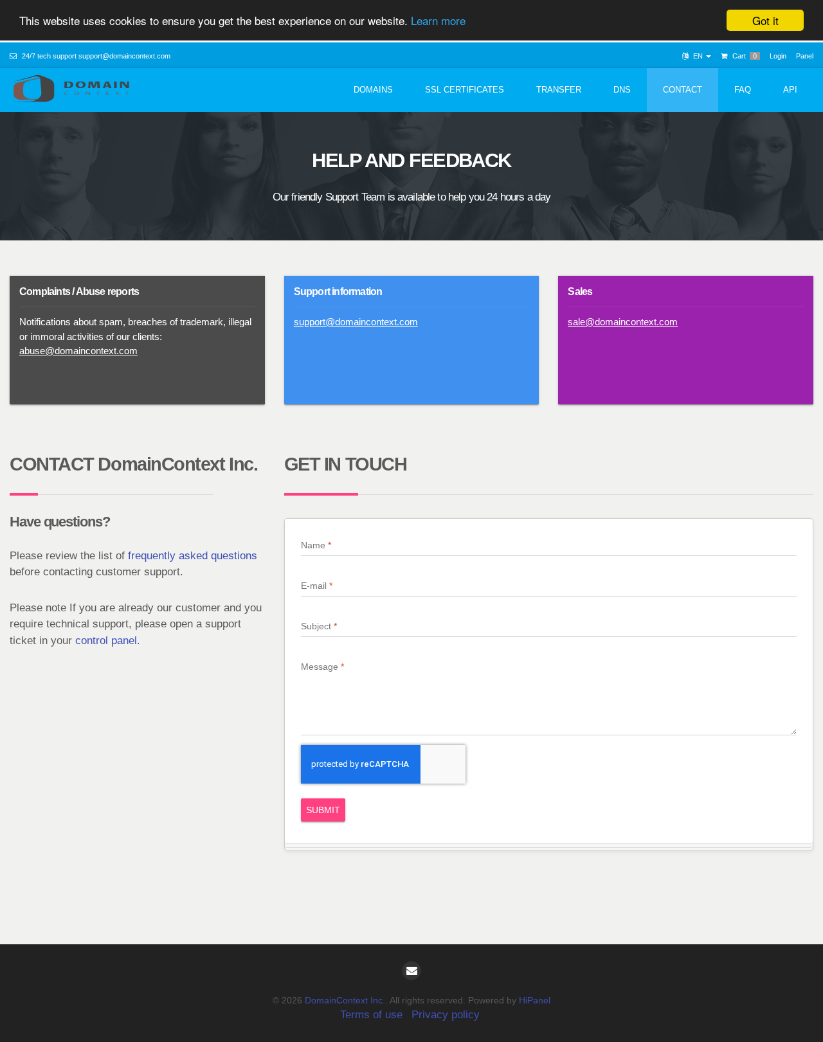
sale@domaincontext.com (623, 321)
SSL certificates (464, 89)
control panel (106, 640)
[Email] (411, 970)
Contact (682, 89)
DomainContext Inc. (345, 1000)
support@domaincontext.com (124, 56)
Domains (373, 89)
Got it (765, 20)
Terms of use (371, 1015)
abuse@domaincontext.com (78, 350)
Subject (316, 626)
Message (319, 666)
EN (698, 56)
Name (313, 545)
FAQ (742, 89)
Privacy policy (446, 1015)
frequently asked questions (192, 556)
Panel (804, 56)
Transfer (558, 89)
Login (778, 56)
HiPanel (534, 1000)
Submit (323, 810)
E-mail (314, 585)
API (790, 89)
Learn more (438, 21)
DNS (622, 89)
